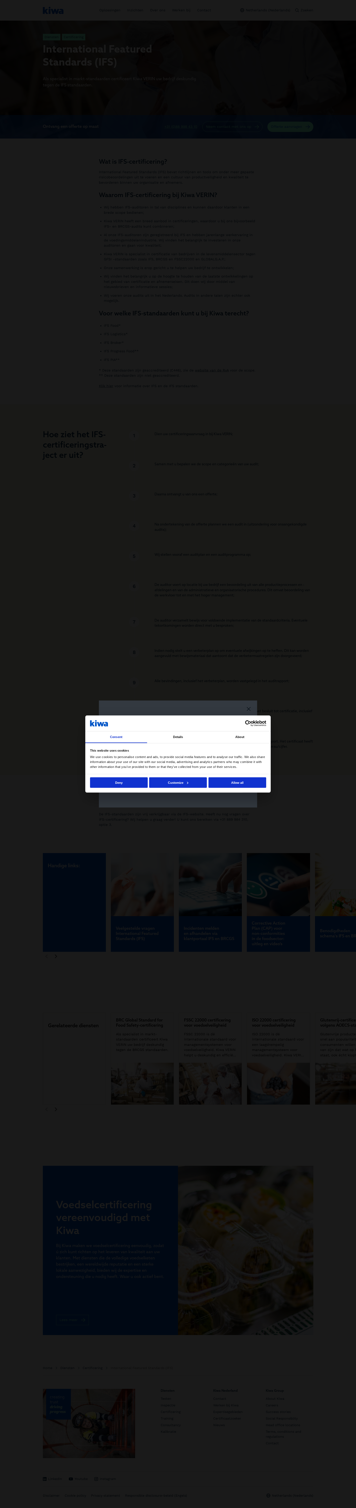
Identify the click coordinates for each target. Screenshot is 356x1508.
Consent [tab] (116, 737)
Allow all (237, 782)
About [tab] (239, 737)
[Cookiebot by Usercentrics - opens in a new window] (248, 723)
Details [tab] (178, 737)
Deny (119, 782)
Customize (175, 782)
